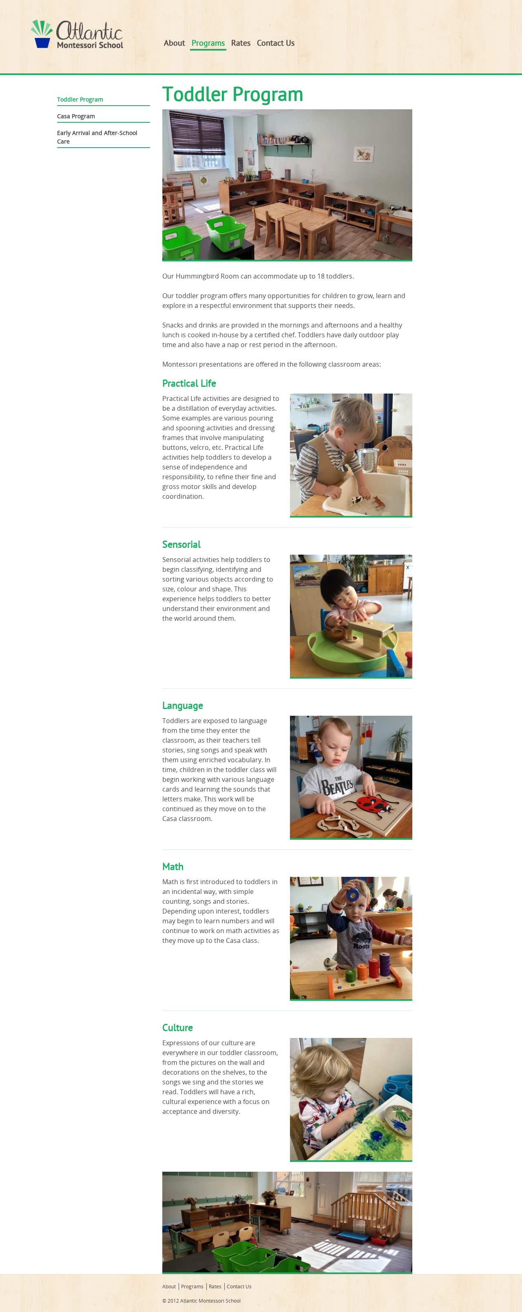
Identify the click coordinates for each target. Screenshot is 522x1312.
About (174, 43)
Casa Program (76, 116)
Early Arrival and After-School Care (97, 137)
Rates (240, 43)
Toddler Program (80, 99)
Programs (208, 43)
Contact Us (275, 43)
